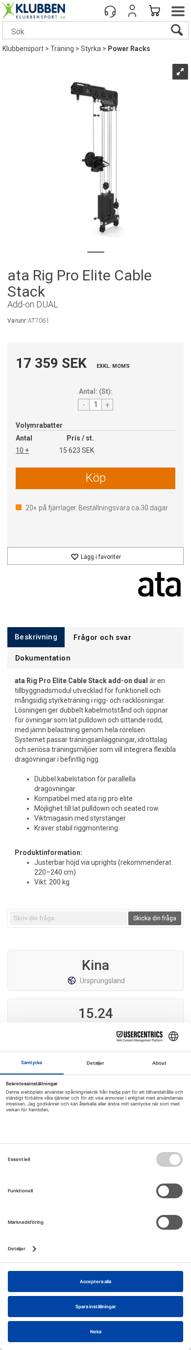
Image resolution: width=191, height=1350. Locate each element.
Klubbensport (23, 49)
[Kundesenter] (110, 10)
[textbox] (68, 918)
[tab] (36, 637)
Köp (96, 478)
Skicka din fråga (154, 918)
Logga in (132, 11)
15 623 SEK (76, 450)
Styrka (91, 49)
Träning (62, 49)
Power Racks (129, 49)
